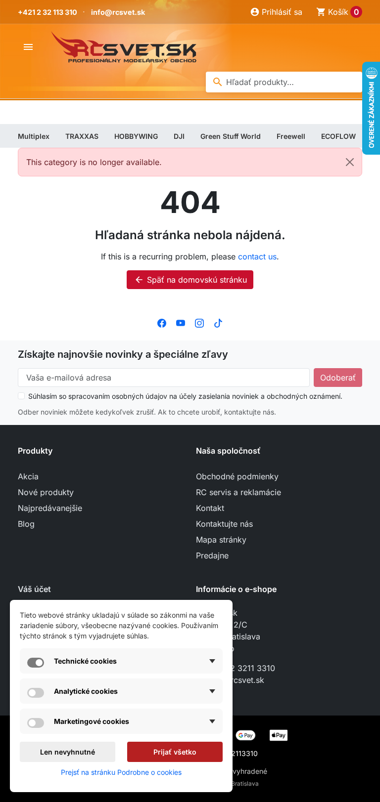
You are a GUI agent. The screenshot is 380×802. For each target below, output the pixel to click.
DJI (179, 136)
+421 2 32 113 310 (47, 12)
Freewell (291, 136)
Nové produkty (46, 492)
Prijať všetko (174, 752)
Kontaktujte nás (224, 524)
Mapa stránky (221, 540)
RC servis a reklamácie (238, 492)
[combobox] (284, 82)
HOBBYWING (136, 136)
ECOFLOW (338, 136)
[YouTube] (180, 323)
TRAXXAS (81, 136)
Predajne (212, 555)
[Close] (350, 162)
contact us (257, 256)
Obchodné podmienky (237, 476)
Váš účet (34, 589)
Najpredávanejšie (50, 508)
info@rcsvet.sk (118, 12)
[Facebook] (161, 323)
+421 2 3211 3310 (242, 668)
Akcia (28, 476)
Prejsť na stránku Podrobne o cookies (121, 772)
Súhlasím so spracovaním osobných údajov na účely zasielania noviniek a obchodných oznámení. (185, 396)
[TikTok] (218, 323)
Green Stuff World (230, 136)
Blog (26, 524)
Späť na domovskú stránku (190, 280)
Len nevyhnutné (67, 752)
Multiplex (33, 136)
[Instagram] (199, 323)
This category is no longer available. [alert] (94, 162)
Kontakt (210, 508)
